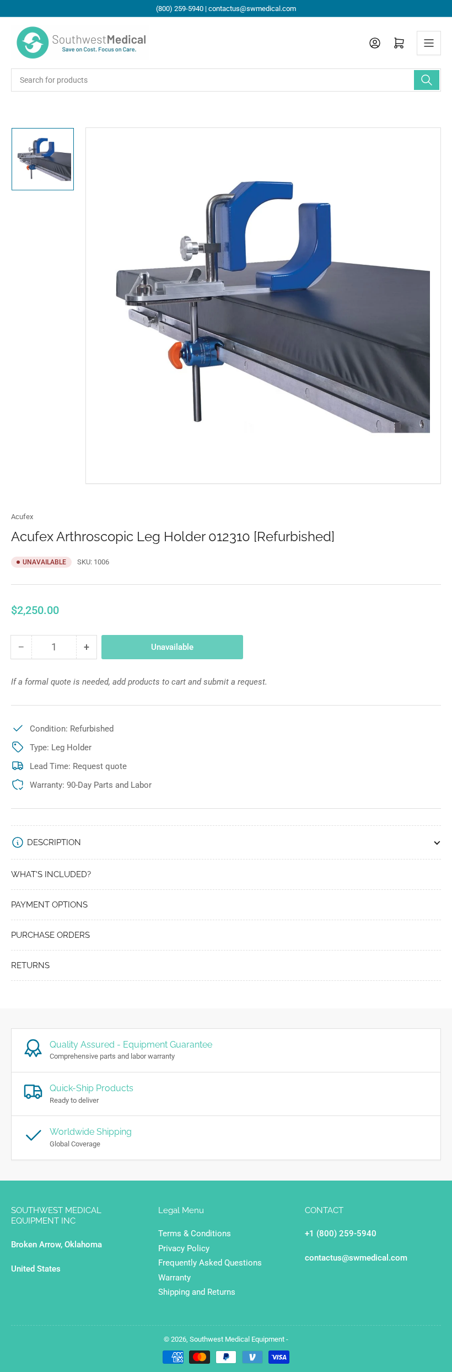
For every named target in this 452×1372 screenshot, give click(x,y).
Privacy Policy (183, 1248)
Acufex (22, 517)
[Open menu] (429, 43)
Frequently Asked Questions (210, 1263)
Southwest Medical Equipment (237, 1339)
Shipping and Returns (196, 1292)
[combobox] (226, 80)
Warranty (174, 1278)
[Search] (427, 80)
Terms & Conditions (194, 1233)
